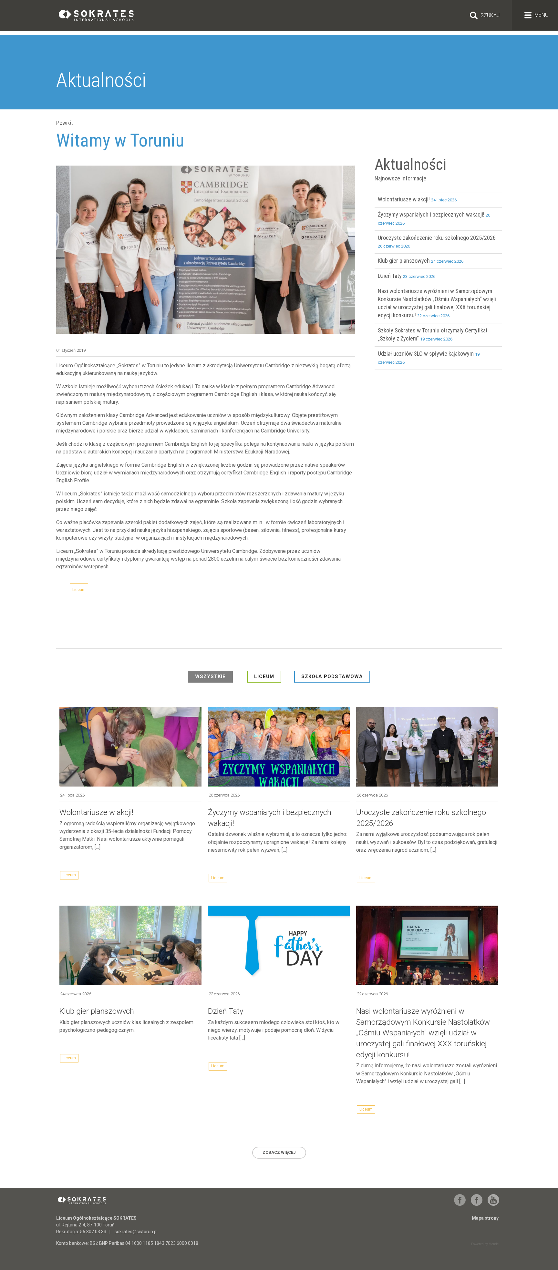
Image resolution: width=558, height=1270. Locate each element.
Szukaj (490, 15)
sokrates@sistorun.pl (136, 1231)
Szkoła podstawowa (332, 676)
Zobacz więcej (279, 1152)
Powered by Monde (485, 1244)
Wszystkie (210, 676)
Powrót (64, 122)
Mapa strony (485, 1218)
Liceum (79, 589)
